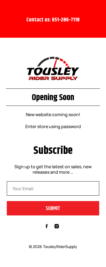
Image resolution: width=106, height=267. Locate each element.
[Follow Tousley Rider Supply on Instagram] (56, 227)
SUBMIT (53, 208)
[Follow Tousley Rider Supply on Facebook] (46, 227)
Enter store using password (53, 126)
